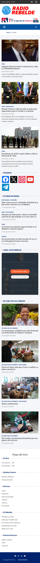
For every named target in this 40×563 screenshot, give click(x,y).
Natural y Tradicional (9, 520)
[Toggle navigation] (4, 27)
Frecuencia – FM (8, 466)
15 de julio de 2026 (7, 443)
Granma (5, 546)
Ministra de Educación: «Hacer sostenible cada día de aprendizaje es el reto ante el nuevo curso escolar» (19, 217)
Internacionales (7, 497)
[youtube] (30, 179)
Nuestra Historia (8, 477)
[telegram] (5, 187)
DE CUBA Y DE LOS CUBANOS (14, 301)
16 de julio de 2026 (7, 406)
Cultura (4, 500)
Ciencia (4, 236)
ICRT (3, 543)
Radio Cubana (7, 540)
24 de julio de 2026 (7, 372)
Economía (13, 200)
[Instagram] (21, 179)
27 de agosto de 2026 (8, 207)
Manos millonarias (10, 404)
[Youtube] (24, 556)
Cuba (3, 64)
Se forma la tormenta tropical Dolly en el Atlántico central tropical (19, 228)
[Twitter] (13, 179)
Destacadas (9, 106)
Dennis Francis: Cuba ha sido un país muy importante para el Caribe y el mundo (19, 110)
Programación (7, 480)
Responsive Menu (31, 2)
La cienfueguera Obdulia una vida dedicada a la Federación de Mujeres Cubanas (20, 332)
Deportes (5, 494)
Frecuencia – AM (8, 463)
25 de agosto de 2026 (8, 335)
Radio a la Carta (7, 529)
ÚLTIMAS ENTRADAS (11, 196)
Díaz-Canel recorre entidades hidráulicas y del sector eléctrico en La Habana (20, 204)
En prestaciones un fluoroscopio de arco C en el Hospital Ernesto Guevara (19, 240)
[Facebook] (5, 179)
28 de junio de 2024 (8, 71)
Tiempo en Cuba (8, 517)
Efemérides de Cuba (9, 526)
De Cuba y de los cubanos (10, 328)
